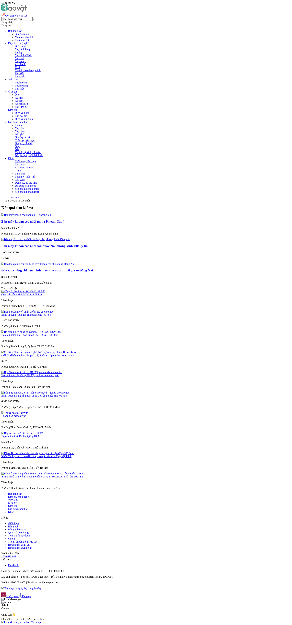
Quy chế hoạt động (18, 532)
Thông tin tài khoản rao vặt (22, 541)
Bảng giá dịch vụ (17, 529)
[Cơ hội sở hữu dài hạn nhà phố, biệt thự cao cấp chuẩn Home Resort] (39, 352)
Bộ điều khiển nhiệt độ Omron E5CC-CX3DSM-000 (29, 334)
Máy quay (20, 61)
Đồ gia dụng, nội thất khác (29, 155)
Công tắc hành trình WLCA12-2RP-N (21, 294)
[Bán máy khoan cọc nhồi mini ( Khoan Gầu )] (26, 214)
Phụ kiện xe (21, 106)
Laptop (18, 52)
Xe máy (19, 97)
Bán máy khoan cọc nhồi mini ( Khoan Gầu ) (32, 221)
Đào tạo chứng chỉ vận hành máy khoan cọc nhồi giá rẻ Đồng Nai (47, 270)
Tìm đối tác (21, 115)
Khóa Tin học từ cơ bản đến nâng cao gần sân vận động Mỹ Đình (36, 456)
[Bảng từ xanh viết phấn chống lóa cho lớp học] (27, 311)
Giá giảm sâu (22, 34)
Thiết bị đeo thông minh (28, 70)
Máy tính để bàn (23, 55)
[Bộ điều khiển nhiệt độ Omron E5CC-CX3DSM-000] (31, 331)
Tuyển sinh (21, 82)
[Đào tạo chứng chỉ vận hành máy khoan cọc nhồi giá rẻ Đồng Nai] (38, 264)
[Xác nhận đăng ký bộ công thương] (21, 588)
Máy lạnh (20, 131)
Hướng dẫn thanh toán (20, 547)
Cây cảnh (20, 179)
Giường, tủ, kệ (22, 137)
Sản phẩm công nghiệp (27, 188)
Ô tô (17, 94)
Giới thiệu (13, 523)
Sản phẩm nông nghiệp (27, 191)
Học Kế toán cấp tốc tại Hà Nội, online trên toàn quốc (30, 375)
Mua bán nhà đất (24, 37)
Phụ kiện (19, 73)
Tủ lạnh (19, 125)
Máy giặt (19, 128)
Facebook (13, 565)
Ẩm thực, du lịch (24, 167)
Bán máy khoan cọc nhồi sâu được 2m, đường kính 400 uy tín (44, 246)
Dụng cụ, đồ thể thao (26, 182)
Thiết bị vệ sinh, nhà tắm (28, 152)
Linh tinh (20, 173)
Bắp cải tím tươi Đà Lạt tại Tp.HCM (20, 436)
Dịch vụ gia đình (24, 119)
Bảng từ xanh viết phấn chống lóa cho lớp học (26, 314)
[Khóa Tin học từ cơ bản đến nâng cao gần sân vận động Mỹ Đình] (37, 453)
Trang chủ (13, 197)
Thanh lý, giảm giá (25, 176)
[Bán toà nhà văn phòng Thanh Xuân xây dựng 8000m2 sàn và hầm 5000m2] (43, 473)
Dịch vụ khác (22, 112)
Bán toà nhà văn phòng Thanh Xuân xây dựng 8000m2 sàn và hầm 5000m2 (42, 476)
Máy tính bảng (22, 49)
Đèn (17, 149)
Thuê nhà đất (22, 40)
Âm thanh (20, 64)
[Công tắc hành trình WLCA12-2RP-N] (23, 291)
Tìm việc (19, 88)
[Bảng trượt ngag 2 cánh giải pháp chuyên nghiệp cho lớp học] (35, 392)
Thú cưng (20, 164)
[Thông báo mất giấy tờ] (14, 412)
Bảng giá (13, 526)
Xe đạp (19, 100)
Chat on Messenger (31, 622)
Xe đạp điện (21, 103)
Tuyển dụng (21, 85)
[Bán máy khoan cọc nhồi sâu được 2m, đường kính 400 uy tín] (35, 239)
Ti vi (17, 67)
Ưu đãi (11, 538)
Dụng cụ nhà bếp (24, 143)
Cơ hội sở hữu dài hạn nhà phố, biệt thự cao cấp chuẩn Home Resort (38, 355)
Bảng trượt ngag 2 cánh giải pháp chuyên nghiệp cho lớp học (34, 395)
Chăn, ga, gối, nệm (25, 140)
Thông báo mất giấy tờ (13, 415)
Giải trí (18, 170)
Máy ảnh (19, 58)
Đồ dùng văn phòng (25, 185)
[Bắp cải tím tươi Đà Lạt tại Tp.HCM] (22, 433)
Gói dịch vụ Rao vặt (16, 15)
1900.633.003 (8, 556)
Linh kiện (20, 76)
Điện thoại (20, 46)
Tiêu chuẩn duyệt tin (19, 535)
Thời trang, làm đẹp (25, 161)
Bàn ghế (19, 134)
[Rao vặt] (14, 11)
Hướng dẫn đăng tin (19, 544)
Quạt (17, 146)
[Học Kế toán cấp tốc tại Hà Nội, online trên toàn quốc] (31, 372)
